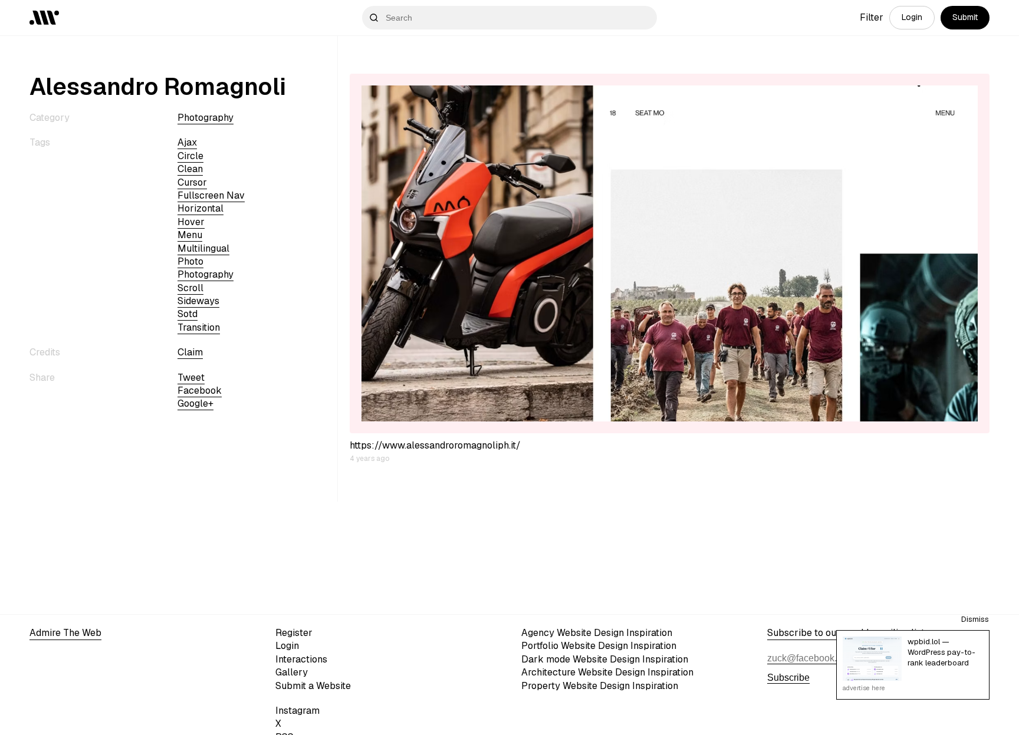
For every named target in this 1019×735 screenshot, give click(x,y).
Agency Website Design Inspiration (596, 633)
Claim (190, 352)
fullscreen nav (211, 195)
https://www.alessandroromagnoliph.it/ (435, 445)
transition (198, 327)
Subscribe (788, 678)
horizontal (200, 208)
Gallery (291, 672)
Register (294, 633)
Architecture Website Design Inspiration (607, 672)
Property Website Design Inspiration (599, 686)
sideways (198, 301)
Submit (965, 17)
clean (190, 169)
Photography (205, 117)
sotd (187, 314)
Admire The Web (65, 633)
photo (190, 261)
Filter (871, 17)
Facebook (199, 390)
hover (191, 222)
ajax (187, 142)
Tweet (191, 377)
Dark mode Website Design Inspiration (604, 659)
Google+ (195, 403)
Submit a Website (313, 686)
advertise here (864, 688)
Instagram (297, 710)
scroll (190, 288)
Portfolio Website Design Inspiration (598, 646)
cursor (192, 182)
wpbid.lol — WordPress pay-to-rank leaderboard (941, 652)
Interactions (301, 659)
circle (190, 156)
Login (912, 17)
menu (189, 235)
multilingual (203, 248)
